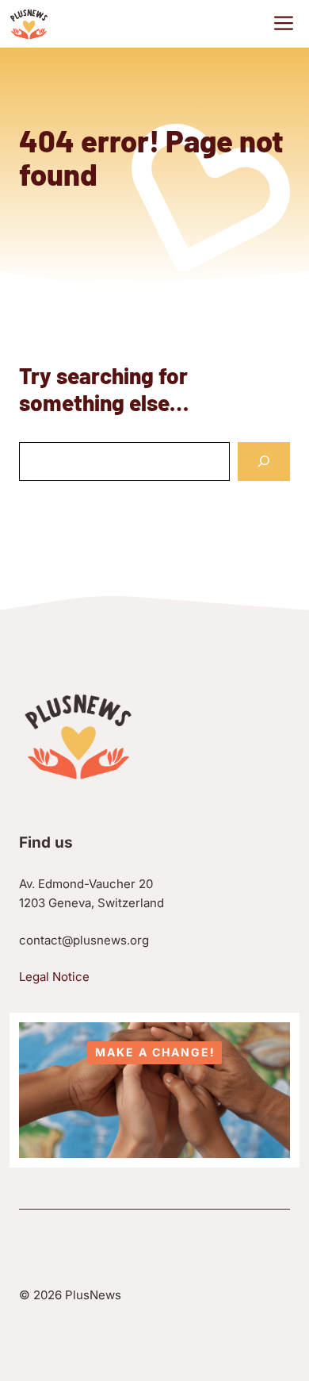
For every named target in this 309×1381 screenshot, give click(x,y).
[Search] (264, 461)
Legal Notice (54, 976)
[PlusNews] (29, 24)
